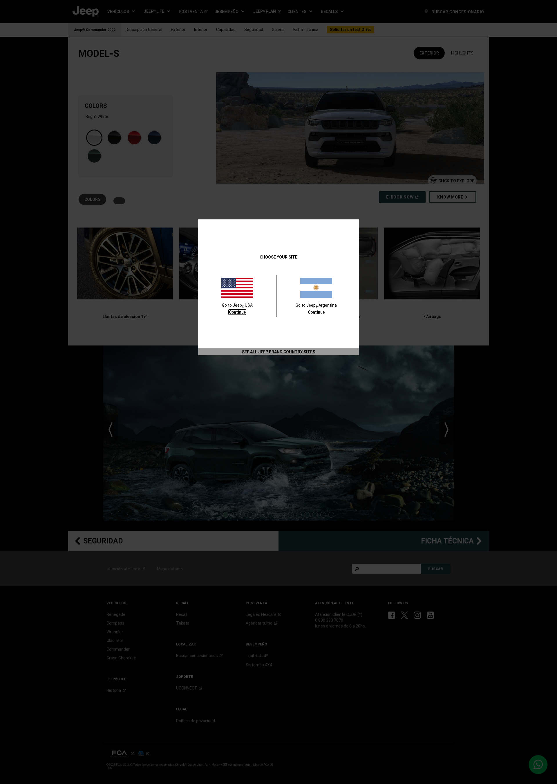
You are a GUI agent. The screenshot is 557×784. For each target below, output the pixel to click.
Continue (237, 312)
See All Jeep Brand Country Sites (278, 352)
